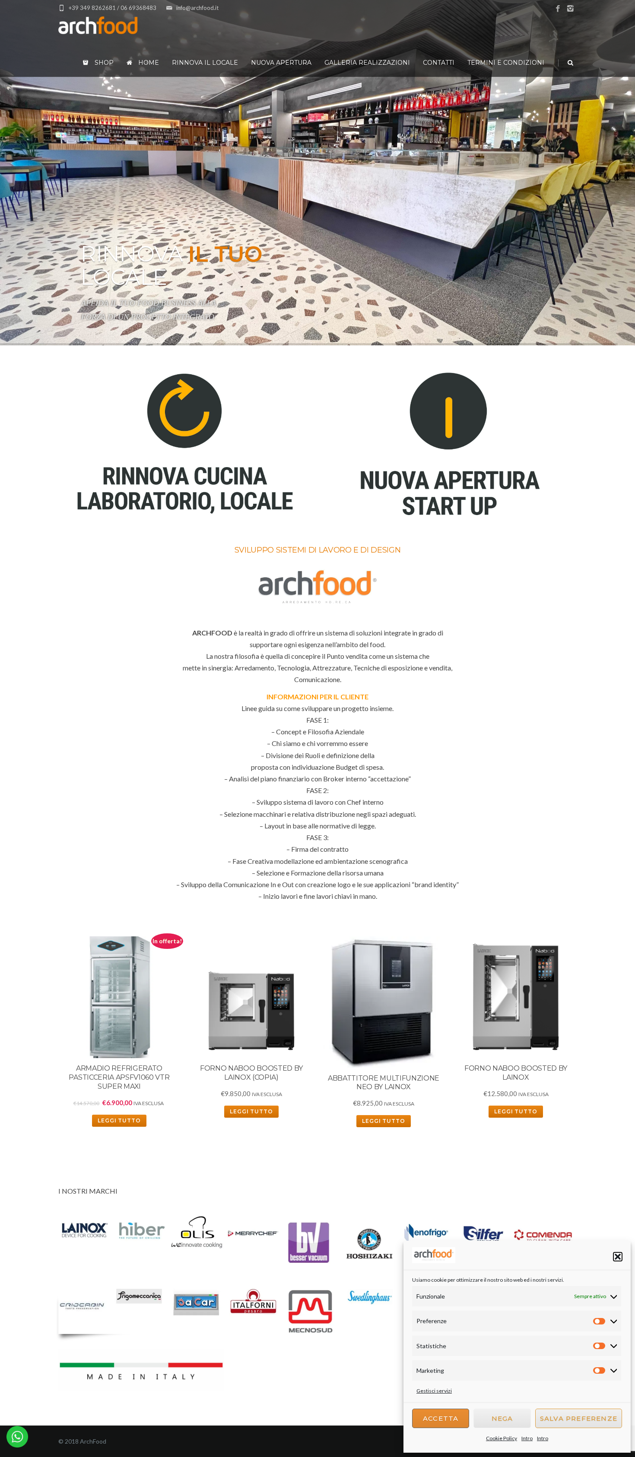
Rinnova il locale (205, 62)
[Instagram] (570, 9)
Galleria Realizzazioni (367, 62)
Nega (502, 1418)
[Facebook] (558, 9)
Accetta (440, 1418)
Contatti (438, 62)
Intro (527, 1438)
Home (148, 62)
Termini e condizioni (505, 62)
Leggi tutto (119, 1120)
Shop (103, 62)
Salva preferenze (578, 1418)
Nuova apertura (281, 62)
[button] (617, 1256)
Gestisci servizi (434, 1390)
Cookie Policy (501, 1438)
